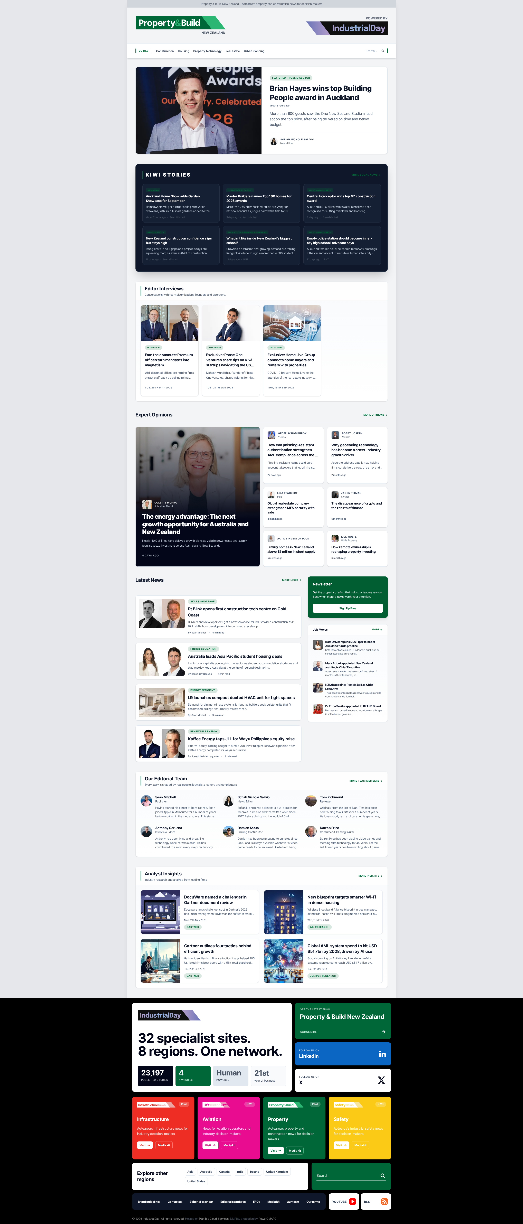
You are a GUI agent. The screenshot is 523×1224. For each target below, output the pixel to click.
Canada (224, 1171)
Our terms (313, 1201)
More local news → (366, 174)
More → (377, 629)
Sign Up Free (347, 608)
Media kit (164, 1145)
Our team (293, 1201)
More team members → (366, 780)
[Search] (382, 50)
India (240, 1171)
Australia (206, 1171)
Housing (183, 51)
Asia (190, 1171)
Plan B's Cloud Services (214, 1218)
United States (196, 1181)
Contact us (175, 1201)
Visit (142, 1145)
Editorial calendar (201, 1201)
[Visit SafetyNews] (353, 1105)
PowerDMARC (267, 1218)
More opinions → (375, 414)
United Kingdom (277, 1171)
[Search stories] (382, 1175)
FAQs (256, 1201)
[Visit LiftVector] (221, 1105)
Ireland (254, 1171)
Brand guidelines (149, 1201)
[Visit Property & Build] (287, 1105)
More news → (292, 580)
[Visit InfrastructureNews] (156, 1105)
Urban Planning (254, 51)
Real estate (233, 51)
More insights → (371, 875)
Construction (165, 51)
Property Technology (207, 51)
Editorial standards (233, 1201)
